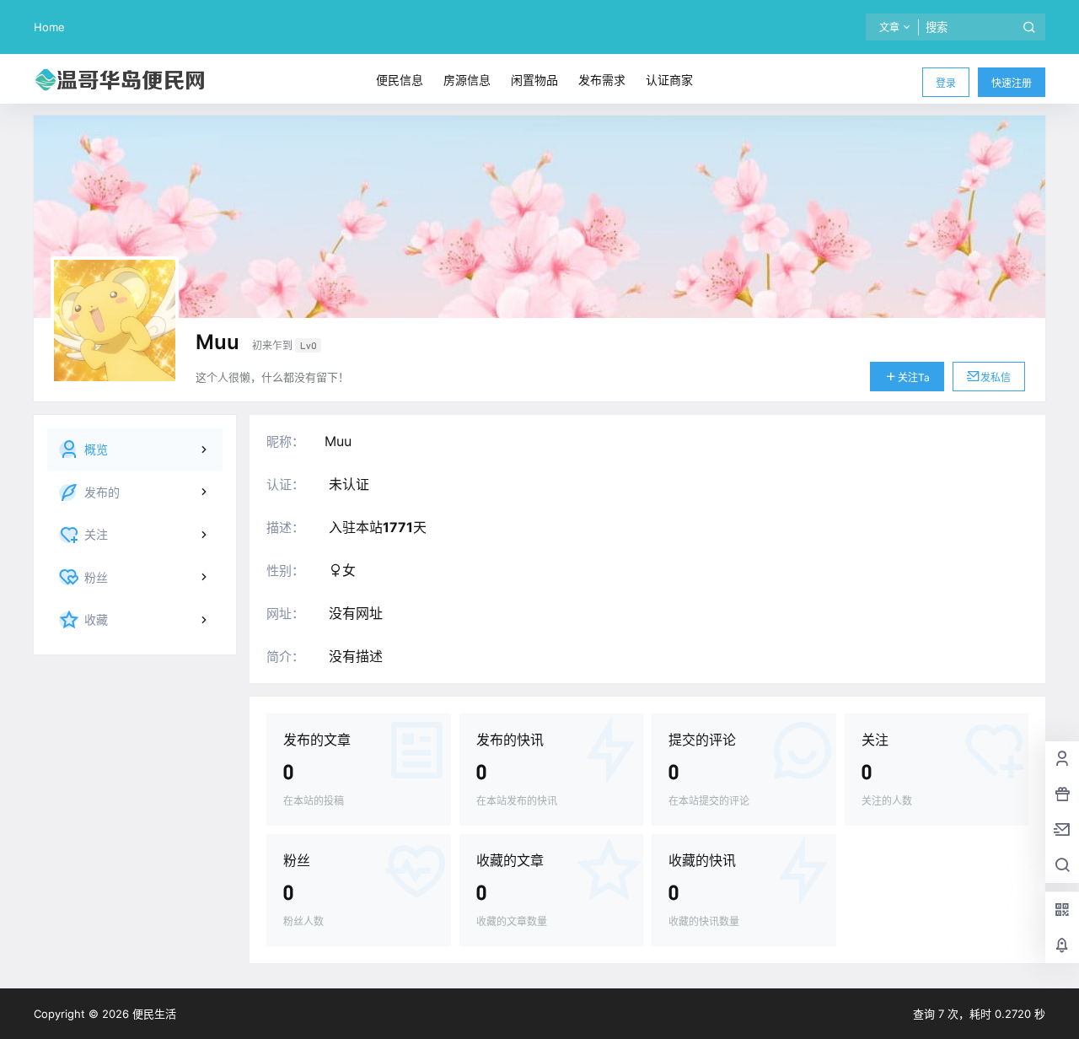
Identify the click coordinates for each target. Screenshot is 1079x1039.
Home (49, 27)
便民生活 (152, 1013)
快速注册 (1011, 83)
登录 (946, 83)
